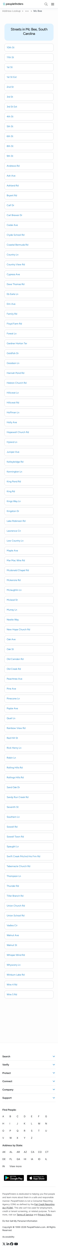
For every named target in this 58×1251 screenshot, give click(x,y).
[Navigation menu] (53, 4)
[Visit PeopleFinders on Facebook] (12, 1244)
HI (25, 1159)
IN (3, 1166)
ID (39, 1159)
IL (46, 1159)
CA (32, 1151)
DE (4, 1159)
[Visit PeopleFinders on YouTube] (16, 1244)
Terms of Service (25, 1214)
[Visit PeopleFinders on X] (4, 1244)
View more (16, 1166)
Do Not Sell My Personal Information (19, 1221)
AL (11, 1151)
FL (11, 1159)
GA (18, 1159)
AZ (25, 1151)
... (27, 10)
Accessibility (8, 1236)
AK (4, 1151)
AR (18, 1151)
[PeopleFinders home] (13, 4)
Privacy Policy (45, 1214)
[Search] (46, 4)
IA (32, 1159)
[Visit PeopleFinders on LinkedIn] (8, 1244)
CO (40, 1151)
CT (46, 1151)
